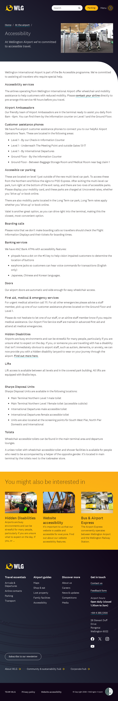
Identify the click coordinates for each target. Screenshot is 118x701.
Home (8, 25)
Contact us (96, 583)
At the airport (22, 25)
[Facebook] (92, 639)
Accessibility (40, 602)
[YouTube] (92, 646)
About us (67, 582)
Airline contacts (13, 591)
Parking (91, 7)
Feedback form (99, 590)
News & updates (70, 592)
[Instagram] (107, 639)
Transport (10, 600)
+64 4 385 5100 (99, 612)
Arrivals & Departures (11, 584)
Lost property (40, 592)
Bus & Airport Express (92, 520)
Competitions (69, 597)
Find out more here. (26, 356)
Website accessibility (53, 520)
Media (65, 602)
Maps (36, 582)
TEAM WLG (10, 691)
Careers (66, 587)
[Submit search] (79, 8)
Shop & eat (39, 587)
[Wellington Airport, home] (14, 8)
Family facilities (41, 597)
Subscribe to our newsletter (23, 656)
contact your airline (88, 95)
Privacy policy (28, 691)
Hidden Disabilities (20, 518)
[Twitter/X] (100, 639)
